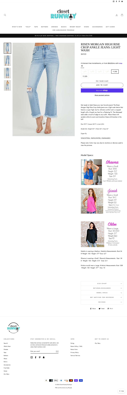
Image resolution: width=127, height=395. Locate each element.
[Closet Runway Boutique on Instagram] (31, 357)
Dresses (6, 349)
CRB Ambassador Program (63, 30)
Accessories (7, 365)
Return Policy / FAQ (76, 346)
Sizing (72, 343)
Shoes (5, 359)
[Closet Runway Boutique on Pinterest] (40, 357)
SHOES (86, 27)
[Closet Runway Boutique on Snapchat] (44, 357)
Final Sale (6, 368)
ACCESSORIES (97, 27)
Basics (5, 362)
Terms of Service (75, 355)
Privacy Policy (75, 352)
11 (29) (85, 76)
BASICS (64, 27)
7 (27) (107, 71)
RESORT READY (75, 27)
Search (6, 343)
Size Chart (102, 283)
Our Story (6, 374)
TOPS (36, 27)
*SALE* (28, 27)
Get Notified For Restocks (102, 297)
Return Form (74, 349)
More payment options (102, 95)
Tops (5, 352)
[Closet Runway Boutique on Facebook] (35, 357)
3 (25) (92, 71)
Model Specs (102, 293)
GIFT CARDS (110, 27)
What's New (7, 346)
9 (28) (115, 71)
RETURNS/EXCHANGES (102, 288)
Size (82, 68)
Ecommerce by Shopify (66, 388)
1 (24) (85, 71)
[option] (63, 36)
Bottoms (6, 355)
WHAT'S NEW (17, 27)
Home (5, 371)
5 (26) (100, 71)
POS (56, 388)
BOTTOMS (44, 27)
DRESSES (54, 27)
